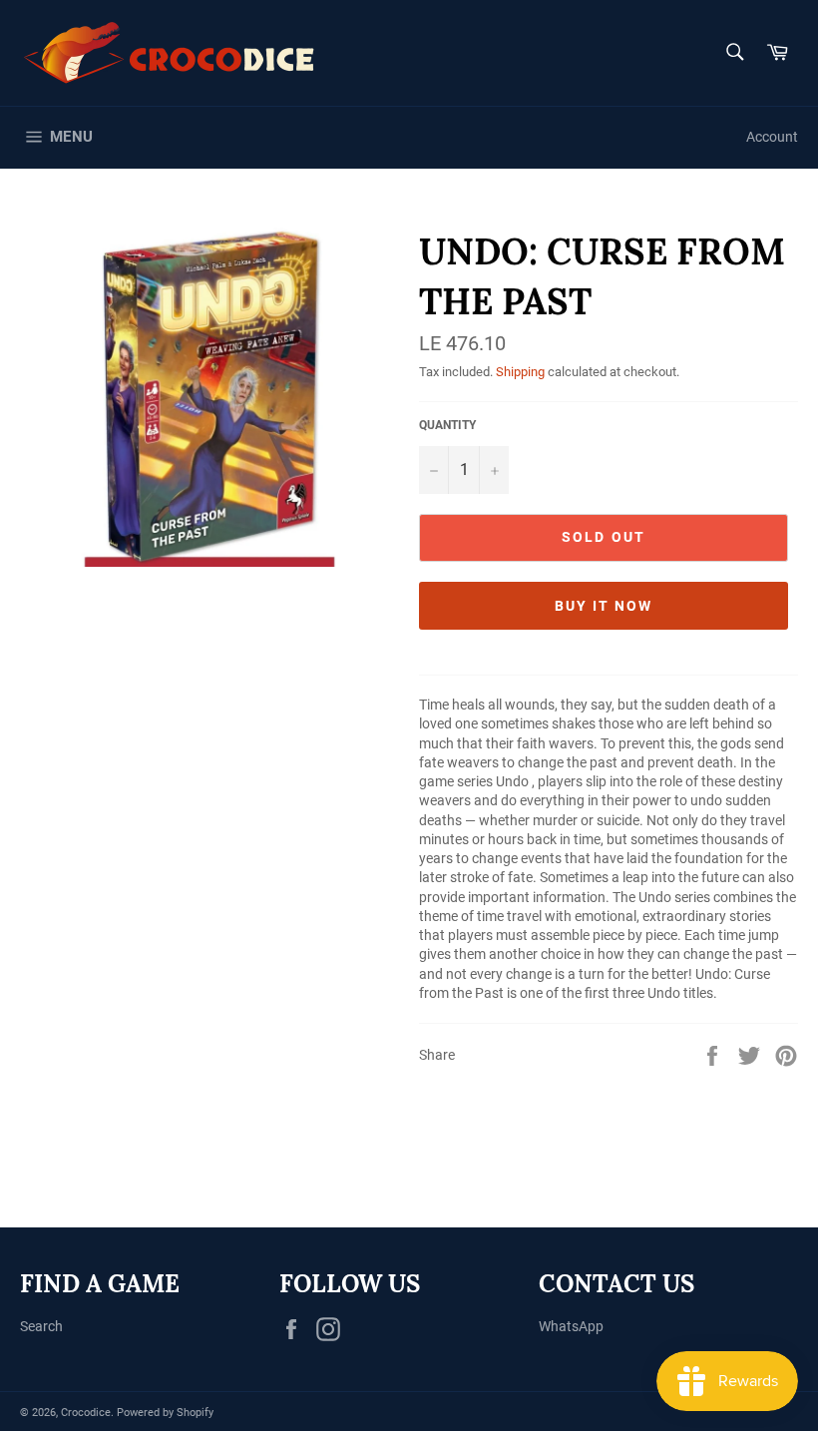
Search (41, 1326)
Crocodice (86, 1412)
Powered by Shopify (165, 1412)
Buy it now (604, 606)
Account (772, 137)
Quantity (447, 425)
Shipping (520, 371)
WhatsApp (571, 1326)
